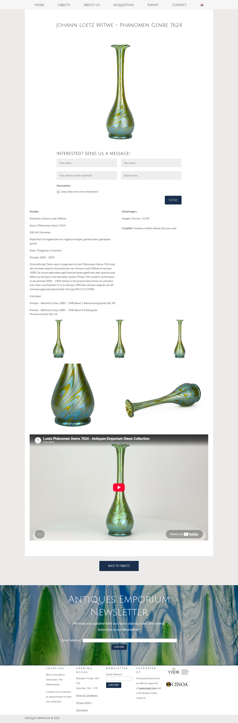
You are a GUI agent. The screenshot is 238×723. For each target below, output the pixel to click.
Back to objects (119, 566)
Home (39, 5)
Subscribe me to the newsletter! (80, 191)
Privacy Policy (84, 702)
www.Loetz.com (147, 688)
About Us (92, 5)
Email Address (71, 640)
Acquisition (124, 5)
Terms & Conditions (87, 695)
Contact (179, 5)
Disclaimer (82, 710)
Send (173, 200)
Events (153, 5)
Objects (64, 5)
